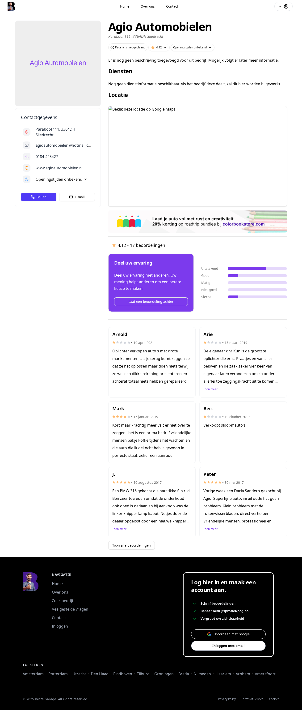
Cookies (274, 699)
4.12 (159, 47)
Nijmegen (202, 673)
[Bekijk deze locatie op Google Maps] (197, 156)
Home (124, 6)
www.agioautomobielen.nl (59, 168)
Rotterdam (58, 673)
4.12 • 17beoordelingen (141, 245)
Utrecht (79, 673)
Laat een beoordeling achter (151, 301)
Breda (183, 673)
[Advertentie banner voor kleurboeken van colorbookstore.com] (197, 221)
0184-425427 (47, 156)
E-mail (80, 197)
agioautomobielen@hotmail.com (65, 145)
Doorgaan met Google (232, 634)
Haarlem (223, 673)
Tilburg (143, 673)
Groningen (164, 673)
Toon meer (210, 389)
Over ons (148, 6)
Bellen (41, 197)
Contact (172, 6)
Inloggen (60, 626)
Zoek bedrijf (62, 600)
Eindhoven (122, 673)
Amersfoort (265, 673)
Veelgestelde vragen (70, 609)
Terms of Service (252, 699)
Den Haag (100, 673)
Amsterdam (33, 673)
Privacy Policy (227, 699)
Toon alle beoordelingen (131, 545)
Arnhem (243, 673)
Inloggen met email (228, 645)
